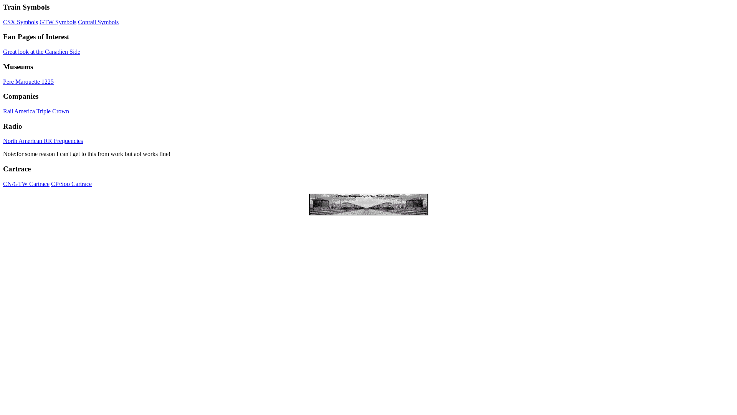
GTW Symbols (58, 22)
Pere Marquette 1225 (28, 81)
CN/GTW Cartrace (26, 184)
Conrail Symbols (98, 22)
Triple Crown (52, 111)
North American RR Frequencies (43, 141)
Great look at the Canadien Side (41, 51)
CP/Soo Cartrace (71, 184)
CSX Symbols (20, 22)
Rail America (19, 111)
